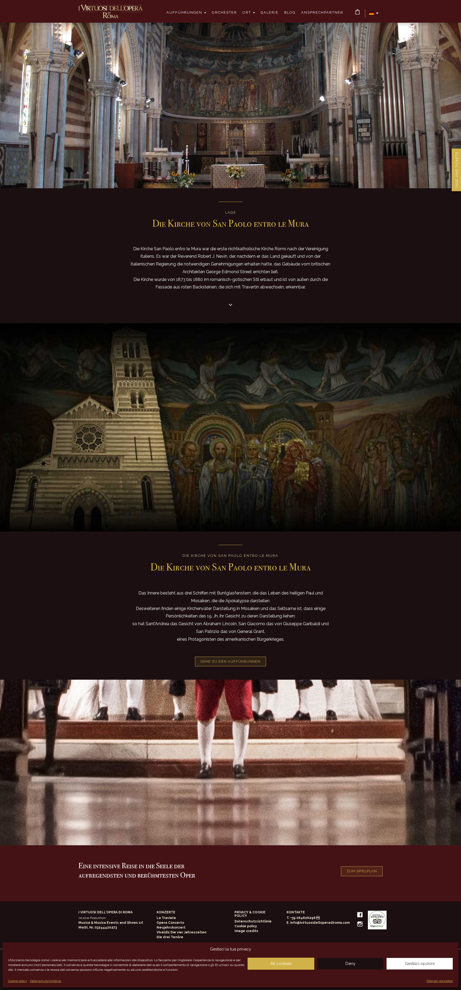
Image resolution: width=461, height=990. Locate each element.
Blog (290, 12)
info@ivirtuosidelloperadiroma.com (320, 923)
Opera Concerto (170, 923)
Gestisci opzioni (420, 963)
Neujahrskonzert (171, 927)
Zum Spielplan (362, 871)
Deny (350, 963)
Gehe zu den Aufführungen (230, 661)
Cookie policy (17, 981)
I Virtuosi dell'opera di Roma (110, 11)
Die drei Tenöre (170, 937)
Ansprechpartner (322, 12)
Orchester (224, 12)
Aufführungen (185, 12)
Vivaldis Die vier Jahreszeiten (181, 932)
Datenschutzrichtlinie (45, 981)
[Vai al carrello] (357, 11)
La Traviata (166, 918)
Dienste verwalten (440, 981)
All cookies (281, 963)
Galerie (270, 12)
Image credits (246, 931)
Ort (247, 12)
